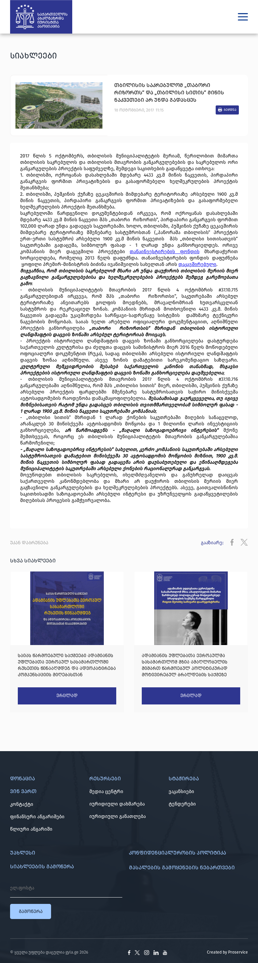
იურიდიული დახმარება (117, 804)
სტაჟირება (184, 778)
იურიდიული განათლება (117, 816)
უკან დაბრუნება (29, 543)
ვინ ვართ (23, 791)
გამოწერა (31, 911)
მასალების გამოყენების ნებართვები (182, 867)
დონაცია (22, 778)
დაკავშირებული (197, 264)
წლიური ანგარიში (31, 829)
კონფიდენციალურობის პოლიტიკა (177, 853)
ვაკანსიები (181, 791)
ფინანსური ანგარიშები (37, 817)
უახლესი (22, 853)
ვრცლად (67, 695)
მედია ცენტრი (106, 791)
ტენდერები (182, 804)
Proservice (238, 952)
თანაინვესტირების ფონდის (164, 252)
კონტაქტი (21, 804)
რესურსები (105, 778)
